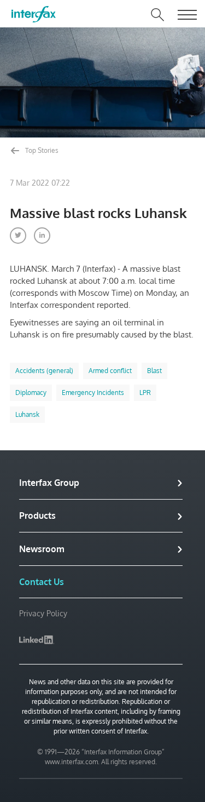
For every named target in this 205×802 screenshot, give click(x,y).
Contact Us (41, 581)
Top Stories (41, 150)
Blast (154, 370)
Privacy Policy (43, 613)
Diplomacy (30, 392)
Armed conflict (110, 370)
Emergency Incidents (93, 392)
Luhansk (27, 414)
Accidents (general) (44, 370)
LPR (145, 392)
